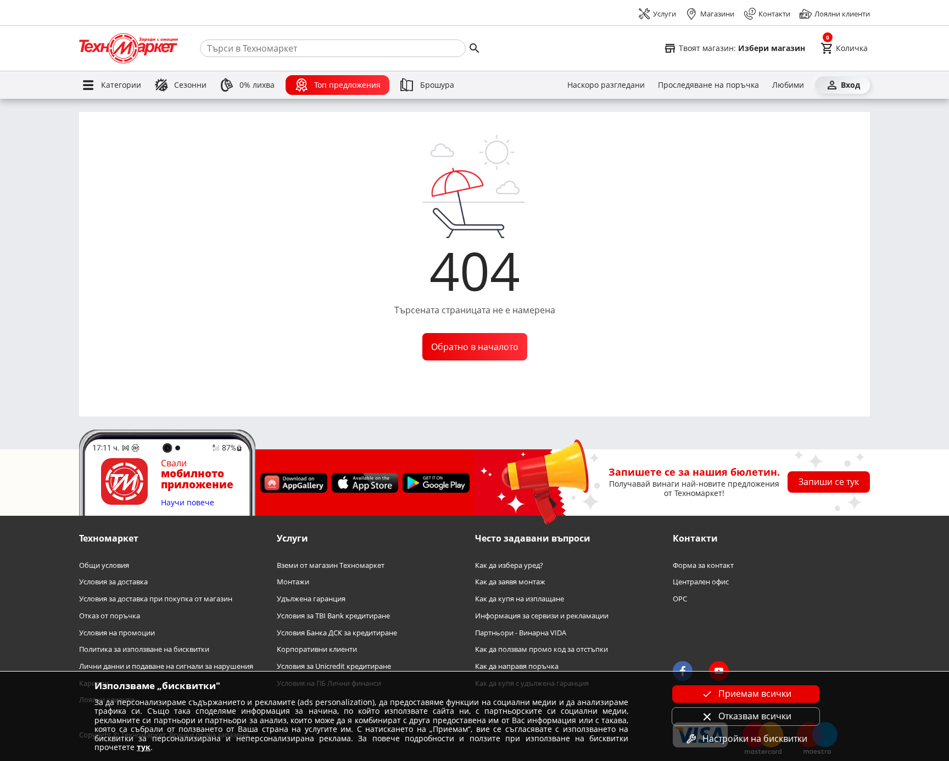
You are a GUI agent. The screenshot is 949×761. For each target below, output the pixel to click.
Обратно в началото (474, 347)
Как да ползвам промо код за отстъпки (541, 649)
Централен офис (701, 582)
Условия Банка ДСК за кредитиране (337, 632)
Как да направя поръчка (517, 666)
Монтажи (293, 582)
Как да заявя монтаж (510, 582)
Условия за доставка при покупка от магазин (155, 599)
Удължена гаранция (311, 599)
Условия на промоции (117, 632)
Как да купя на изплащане (519, 599)
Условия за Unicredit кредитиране (334, 666)
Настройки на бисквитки (754, 738)
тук (143, 747)
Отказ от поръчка (109, 616)
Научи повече (187, 503)
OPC (680, 599)
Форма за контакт (703, 565)
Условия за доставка (113, 582)
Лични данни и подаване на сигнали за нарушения (166, 666)
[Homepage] (128, 48)
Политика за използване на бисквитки (144, 649)
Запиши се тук (829, 482)
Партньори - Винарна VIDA (520, 632)
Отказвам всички (754, 716)
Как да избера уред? (509, 565)
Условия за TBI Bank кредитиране (333, 616)
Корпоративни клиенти (317, 649)
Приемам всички (754, 693)
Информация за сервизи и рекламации (542, 616)
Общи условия (104, 565)
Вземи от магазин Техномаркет (330, 565)
